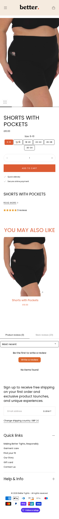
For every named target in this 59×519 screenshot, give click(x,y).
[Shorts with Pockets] (25, 266)
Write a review (29, 359)
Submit (47, 411)
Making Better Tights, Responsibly (21, 443)
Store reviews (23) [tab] (44, 335)
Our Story (9, 457)
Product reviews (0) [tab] (14, 335)
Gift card (8, 462)
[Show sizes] (42, 292)
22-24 (38, 142)
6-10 (9, 142)
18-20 (28, 142)
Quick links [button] (13, 435)
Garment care (11, 448)
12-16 (18, 142)
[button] (5, 8)
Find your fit (10, 453)
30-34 (29, 147)
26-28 (49, 142)
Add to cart (29, 168)
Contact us (10, 466)
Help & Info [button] (13, 478)
